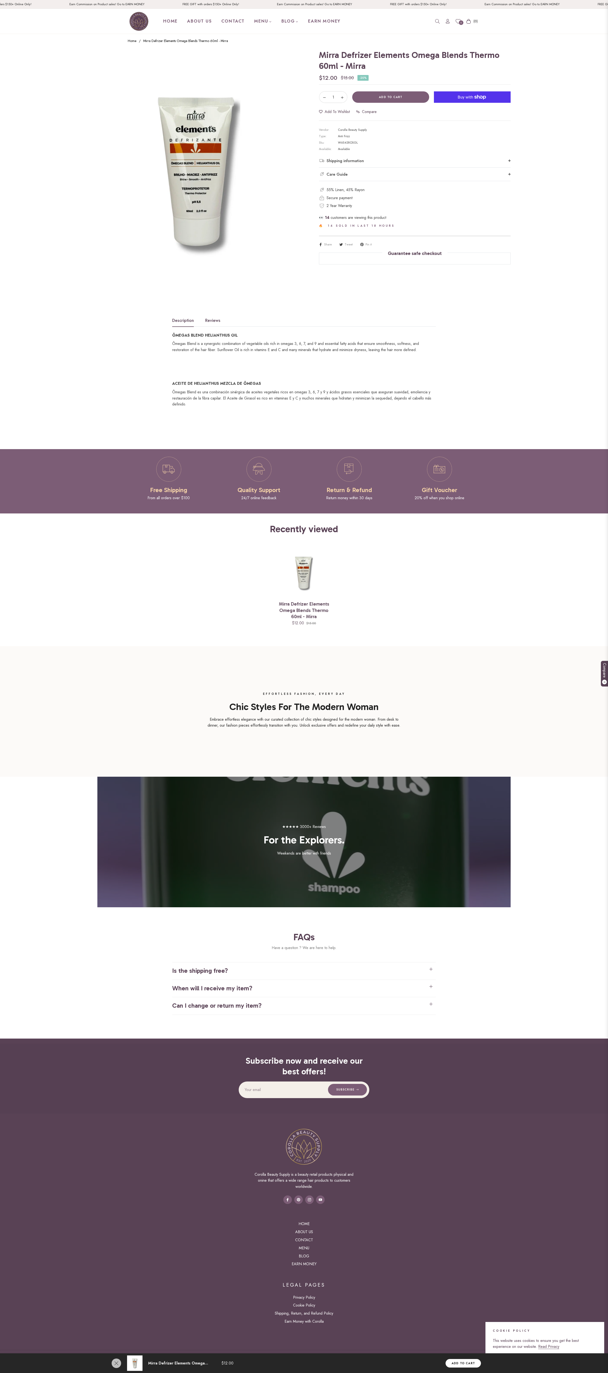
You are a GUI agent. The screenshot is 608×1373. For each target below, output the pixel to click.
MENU (304, 1248)
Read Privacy (548, 1346)
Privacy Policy (304, 1297)
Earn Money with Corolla (304, 1321)
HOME (304, 1224)
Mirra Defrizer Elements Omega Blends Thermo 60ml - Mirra (304, 610)
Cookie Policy (304, 1305)
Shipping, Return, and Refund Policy (304, 1313)
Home (132, 40)
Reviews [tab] (212, 321)
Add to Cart (463, 1363)
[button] (437, 21)
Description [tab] (183, 321)
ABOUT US (304, 1232)
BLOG (304, 1256)
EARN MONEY (304, 1264)
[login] (448, 21)
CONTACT (304, 1240)
